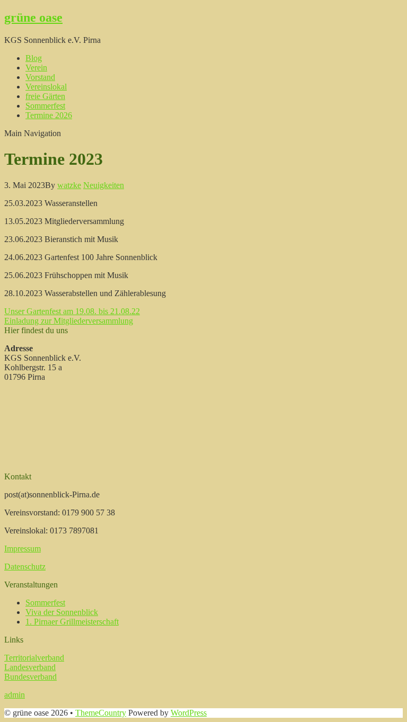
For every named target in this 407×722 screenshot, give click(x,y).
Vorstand (40, 77)
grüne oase (33, 17)
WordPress (189, 712)
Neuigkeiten (103, 185)
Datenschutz (25, 566)
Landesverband (30, 667)
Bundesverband (30, 676)
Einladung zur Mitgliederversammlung (68, 320)
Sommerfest (45, 105)
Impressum (22, 548)
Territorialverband (34, 657)
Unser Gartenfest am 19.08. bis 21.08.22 (72, 311)
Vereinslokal (46, 86)
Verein (36, 67)
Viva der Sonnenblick (61, 612)
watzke (69, 185)
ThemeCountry (100, 712)
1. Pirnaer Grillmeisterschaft (72, 621)
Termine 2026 (48, 115)
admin (14, 694)
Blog (33, 58)
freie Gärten (45, 96)
